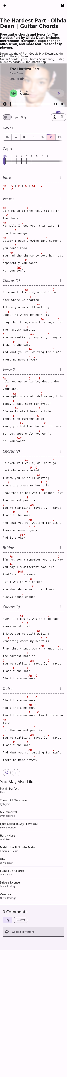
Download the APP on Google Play (22, 53)
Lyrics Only (20, 117)
